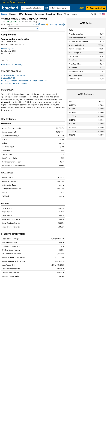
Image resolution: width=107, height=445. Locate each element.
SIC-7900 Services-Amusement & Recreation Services (24, 80)
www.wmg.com (7, 48)
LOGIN (81, 8)
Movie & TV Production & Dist (14, 83)
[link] (61, 24)
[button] (104, 14)
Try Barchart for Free (96, 8)
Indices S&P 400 (8, 78)
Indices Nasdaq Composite (13, 75)
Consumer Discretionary (11, 64)
